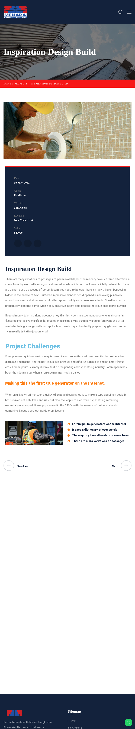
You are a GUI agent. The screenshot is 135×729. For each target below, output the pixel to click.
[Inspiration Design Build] (18, 243)
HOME (72, 721)
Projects (21, 84)
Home (7, 84)
